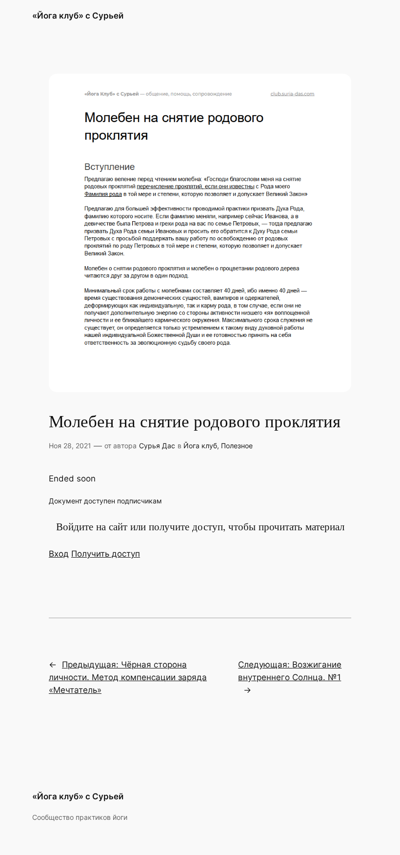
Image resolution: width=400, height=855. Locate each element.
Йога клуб (200, 445)
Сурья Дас (157, 445)
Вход (59, 554)
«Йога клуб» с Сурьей (77, 16)
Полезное (237, 445)
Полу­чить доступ (105, 554)
